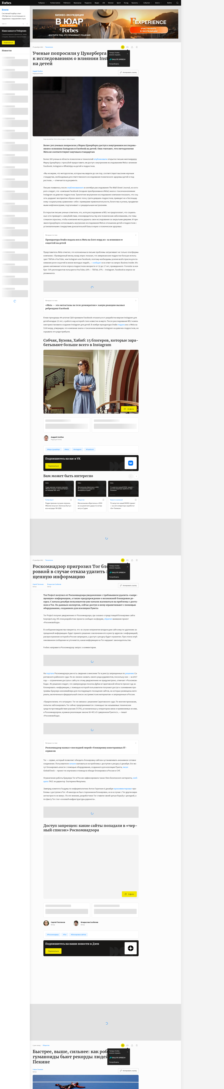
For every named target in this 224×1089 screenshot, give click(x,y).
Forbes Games (55, 3)
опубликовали (100, 159)
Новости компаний (116, 481)
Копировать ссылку (130, 72)
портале (50, 654)
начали (72, 745)
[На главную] (6, 3)
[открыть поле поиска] (177, 3)
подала (121, 306)
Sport (119, 3)
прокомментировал (123, 770)
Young (126, 3)
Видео (97, 3)
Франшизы (77, 3)
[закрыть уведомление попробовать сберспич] (127, 54)
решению (129, 654)
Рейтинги (66, 3)
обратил (108, 600)
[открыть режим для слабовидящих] (123, 47)
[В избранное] (123, 402)
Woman (111, 3)
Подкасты (88, 3)
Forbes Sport (49, 481)
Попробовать (114, 64)
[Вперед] (142, 407)
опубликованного (75, 187)
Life (103, 3)
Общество (81, 481)
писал (125, 748)
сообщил (97, 262)
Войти (169, 3)
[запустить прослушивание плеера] (127, 47)
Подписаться (53, 447)
